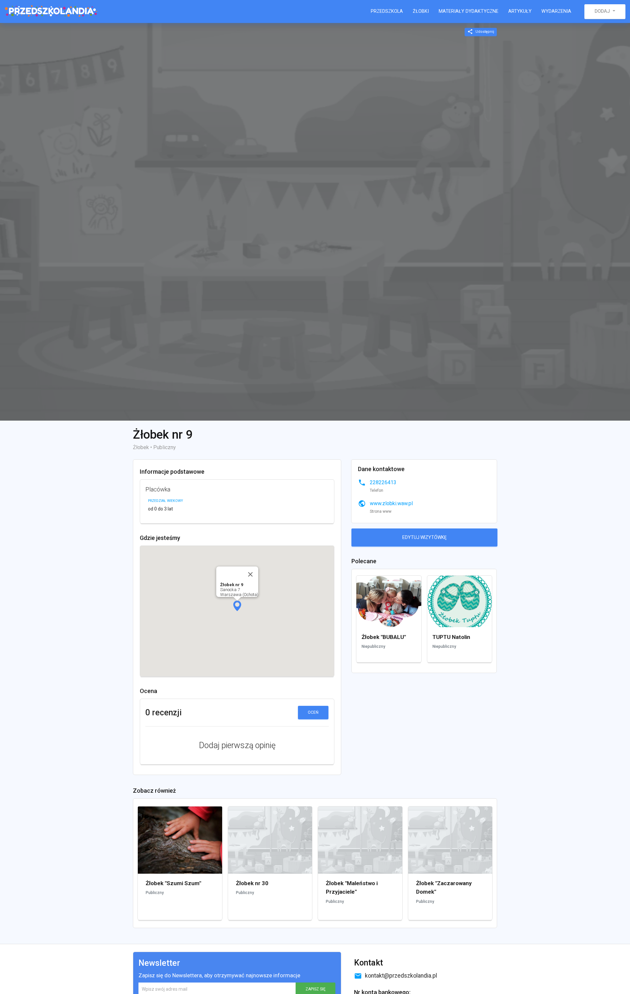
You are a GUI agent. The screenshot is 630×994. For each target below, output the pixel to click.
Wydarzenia (556, 11)
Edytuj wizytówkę (424, 537)
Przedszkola (387, 11)
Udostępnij (480, 31)
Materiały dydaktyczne (468, 11)
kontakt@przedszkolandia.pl (395, 975)
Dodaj (603, 11)
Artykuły (520, 11)
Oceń (313, 712)
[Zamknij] (250, 574)
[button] (237, 606)
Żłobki (421, 11)
